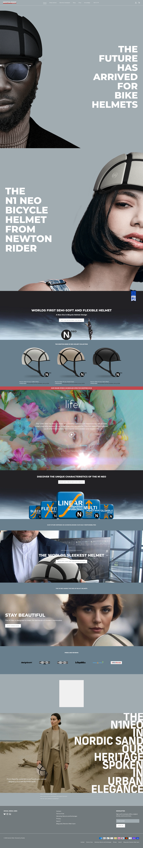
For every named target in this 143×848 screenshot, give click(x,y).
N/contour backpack (65, 2)
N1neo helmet (53, 2)
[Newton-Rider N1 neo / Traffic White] (36, 363)
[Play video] (71, 435)
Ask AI (95, 2)
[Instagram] (7, 814)
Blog (74, 2)
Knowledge (87, 2)
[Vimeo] (4, 814)
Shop (80, 2)
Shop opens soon (13, 626)
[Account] (135, 3)
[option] (71, 753)
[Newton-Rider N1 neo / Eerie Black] (107, 363)
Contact (58, 811)
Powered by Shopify (20, 838)
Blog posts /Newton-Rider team (66, 823)
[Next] (140, 753)
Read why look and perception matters (71, 561)
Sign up (120, 825)
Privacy (58, 818)
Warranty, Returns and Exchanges (66, 816)
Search (58, 821)
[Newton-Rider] (9, 2)
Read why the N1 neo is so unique (71, 482)
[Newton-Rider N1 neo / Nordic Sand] (71, 363)
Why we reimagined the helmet (71, 320)
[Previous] (3, 753)
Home (44, 2)
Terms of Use (60, 813)
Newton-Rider (10, 838)
